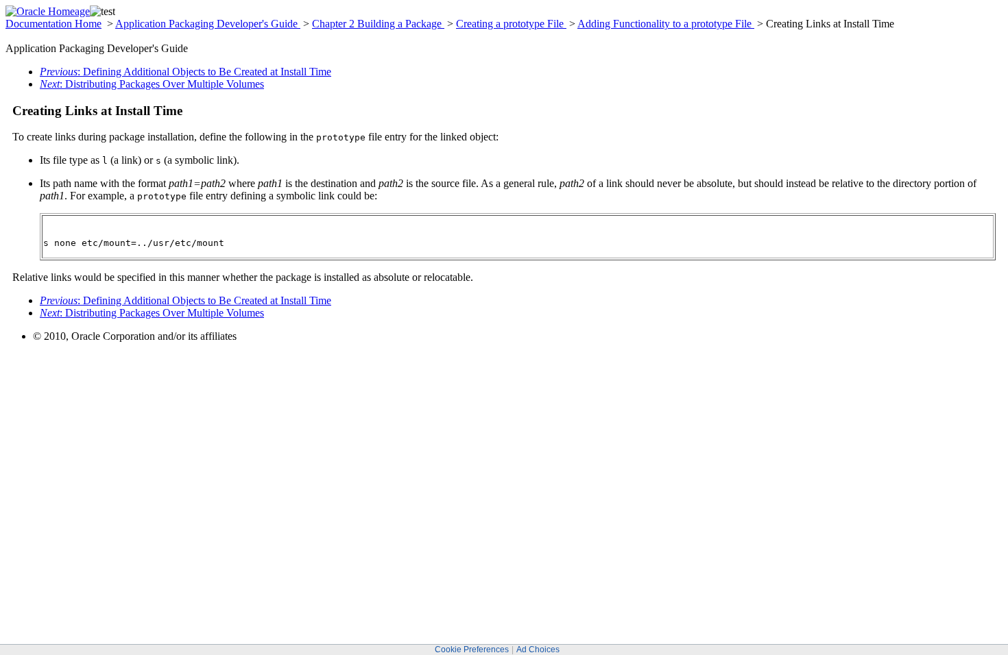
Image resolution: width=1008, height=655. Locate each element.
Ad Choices (538, 649)
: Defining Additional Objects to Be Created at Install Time (185, 71)
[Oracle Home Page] (47, 11)
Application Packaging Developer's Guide (207, 23)
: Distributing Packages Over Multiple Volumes (152, 84)
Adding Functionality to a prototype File (665, 23)
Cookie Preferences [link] (472, 649)
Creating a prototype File (511, 23)
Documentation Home (53, 23)
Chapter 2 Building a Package (378, 23)
